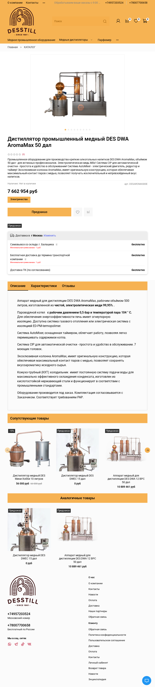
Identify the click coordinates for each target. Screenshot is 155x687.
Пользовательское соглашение (106, 640)
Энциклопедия (97, 679)
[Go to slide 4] (74, 129)
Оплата (92, 600)
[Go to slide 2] (68, 129)
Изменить (50, 235)
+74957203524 (114, 2)
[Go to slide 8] (86, 129)
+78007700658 (138, 2)
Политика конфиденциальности (107, 634)
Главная (13, 47)
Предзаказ (39, 212)
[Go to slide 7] (83, 129)
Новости (93, 594)
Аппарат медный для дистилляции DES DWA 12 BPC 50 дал (126, 478)
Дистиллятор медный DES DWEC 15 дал (29, 557)
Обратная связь (97, 616)
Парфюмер (104, 39)
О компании (15, 2)
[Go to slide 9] (89, 129)
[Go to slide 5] (77, 129)
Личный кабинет (98, 662)
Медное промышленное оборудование (31, 39)
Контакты (32, 2)
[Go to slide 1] (65, 129)
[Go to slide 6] (80, 129)
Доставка (93, 605)
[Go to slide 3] (71, 129)
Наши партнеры (97, 611)
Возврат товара (97, 668)
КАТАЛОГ (30, 47)
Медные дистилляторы (73, 39)
